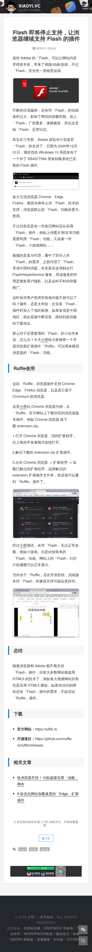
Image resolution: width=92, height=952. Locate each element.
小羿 (44, 339)
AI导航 (59, 939)
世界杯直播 (32, 928)
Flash (22, 849)
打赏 (47, 838)
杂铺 (76, 933)
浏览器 (45, 849)
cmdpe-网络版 (21, 939)
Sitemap (74, 939)
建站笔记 (62, 933)
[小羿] (45, 822)
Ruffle (33, 849)
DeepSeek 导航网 (58, 928)
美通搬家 (43, 939)
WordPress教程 (38, 933)
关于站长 (46, 917)
